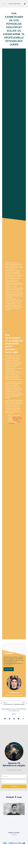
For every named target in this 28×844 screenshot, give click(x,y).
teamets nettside (16, 417)
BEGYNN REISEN (9, 669)
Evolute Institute (15, 3)
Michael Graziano (14, 832)
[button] (25, 4)
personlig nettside (17, 419)
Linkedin (16, 420)
